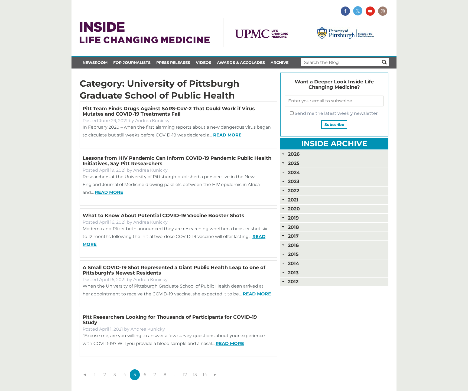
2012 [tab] (293, 281)
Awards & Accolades (241, 62)
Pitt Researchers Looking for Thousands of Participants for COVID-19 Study (170, 319)
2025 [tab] (293, 163)
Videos (203, 62)
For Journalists (132, 62)
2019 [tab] (293, 218)
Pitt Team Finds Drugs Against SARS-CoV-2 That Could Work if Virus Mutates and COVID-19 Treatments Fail (169, 111)
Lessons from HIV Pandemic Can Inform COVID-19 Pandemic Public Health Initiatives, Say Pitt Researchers (177, 161)
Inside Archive (334, 143)
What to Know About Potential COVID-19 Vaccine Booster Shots (163, 216)
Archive (279, 62)
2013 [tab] (293, 272)
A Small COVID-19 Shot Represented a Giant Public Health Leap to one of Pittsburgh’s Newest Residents (174, 270)
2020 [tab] (294, 208)
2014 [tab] (293, 263)
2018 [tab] (293, 227)
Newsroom (95, 62)
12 (185, 374)
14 (205, 374)
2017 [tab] (293, 236)
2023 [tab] (293, 181)
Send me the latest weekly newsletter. (336, 113)
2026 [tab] (294, 154)
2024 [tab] (294, 172)
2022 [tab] (293, 190)
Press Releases (173, 62)
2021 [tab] (293, 200)
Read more (227, 135)
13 (195, 374)
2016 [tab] (293, 245)
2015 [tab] (293, 254)
